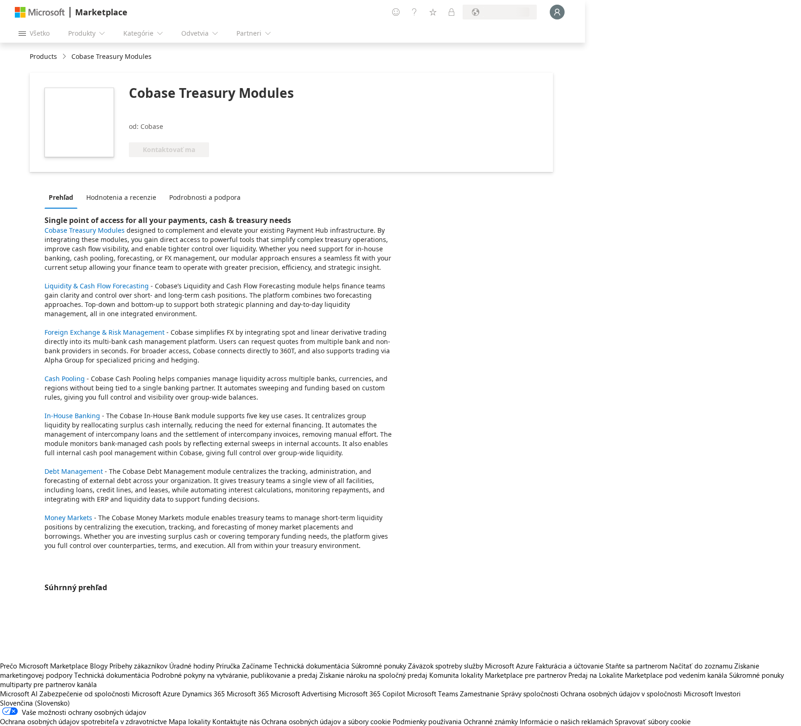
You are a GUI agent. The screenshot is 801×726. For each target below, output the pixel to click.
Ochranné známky (491, 721)
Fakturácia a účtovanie (569, 665)
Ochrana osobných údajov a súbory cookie (326, 721)
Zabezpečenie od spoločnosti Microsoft (100, 693)
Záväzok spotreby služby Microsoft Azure (471, 665)
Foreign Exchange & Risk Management (104, 332)
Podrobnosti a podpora (205, 197)
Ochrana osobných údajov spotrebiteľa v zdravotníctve (83, 721)
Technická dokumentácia (312, 665)
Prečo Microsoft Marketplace (44, 665)
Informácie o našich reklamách (566, 721)
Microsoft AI (19, 693)
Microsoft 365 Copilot (371, 693)
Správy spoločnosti (530, 693)
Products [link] (43, 56)
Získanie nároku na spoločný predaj (373, 675)
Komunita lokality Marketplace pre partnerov (497, 675)
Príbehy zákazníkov (138, 665)
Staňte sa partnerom (636, 665)
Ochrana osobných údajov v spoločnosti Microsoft (636, 693)
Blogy (99, 665)
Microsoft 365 (248, 693)
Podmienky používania (427, 721)
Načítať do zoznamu (700, 665)
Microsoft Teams (432, 693)
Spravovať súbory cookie (653, 721)
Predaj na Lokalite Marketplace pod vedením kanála (647, 675)
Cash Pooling (64, 378)
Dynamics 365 (203, 693)
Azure (171, 693)
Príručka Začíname (244, 665)
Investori (728, 693)
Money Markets (68, 517)
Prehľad (61, 197)
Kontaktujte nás (236, 721)
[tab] (63, 197)
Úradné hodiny (191, 665)
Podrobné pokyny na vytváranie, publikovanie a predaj (235, 675)
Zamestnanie (479, 693)
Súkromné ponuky (378, 665)
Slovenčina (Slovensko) (35, 702)
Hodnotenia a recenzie (121, 197)
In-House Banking (72, 415)
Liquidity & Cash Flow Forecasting (97, 285)
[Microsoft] (40, 12)
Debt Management (73, 471)
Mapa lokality (189, 721)
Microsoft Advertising (304, 693)
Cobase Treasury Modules (84, 230)
